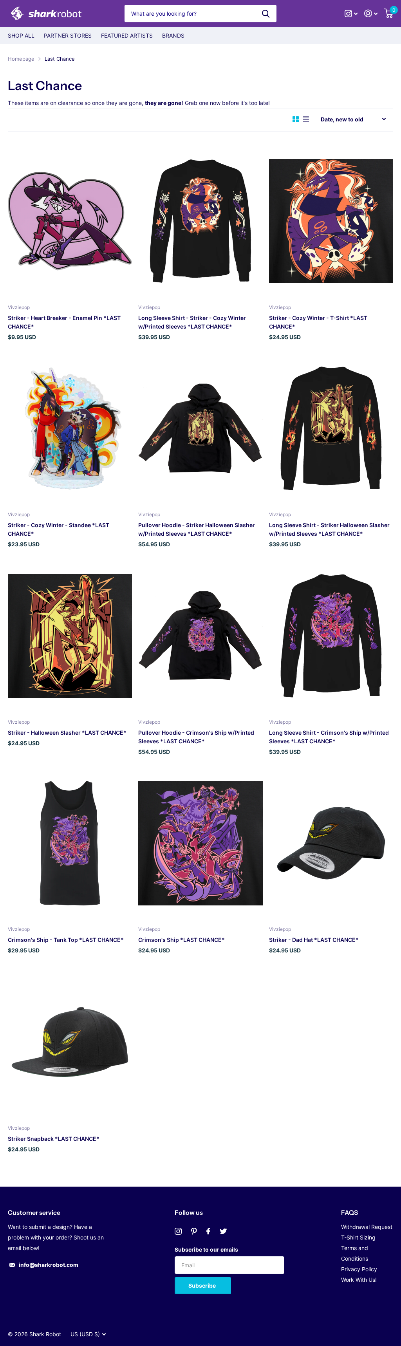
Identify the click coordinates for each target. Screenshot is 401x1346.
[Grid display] (296, 119)
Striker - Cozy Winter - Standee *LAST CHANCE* (58, 529)
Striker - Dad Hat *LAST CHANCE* (314, 939)
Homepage (21, 59)
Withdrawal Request (366, 1226)
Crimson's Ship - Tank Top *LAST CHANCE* (66, 939)
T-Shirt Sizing (358, 1237)
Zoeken (265, 13)
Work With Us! (359, 1279)
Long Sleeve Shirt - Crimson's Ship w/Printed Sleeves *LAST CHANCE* (329, 736)
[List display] (306, 119)
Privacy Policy (359, 1269)
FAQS (349, 1212)
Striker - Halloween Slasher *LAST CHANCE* (67, 732)
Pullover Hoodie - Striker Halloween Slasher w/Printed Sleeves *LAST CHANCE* (196, 529)
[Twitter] (223, 1231)
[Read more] (351, 13)
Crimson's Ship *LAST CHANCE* (181, 939)
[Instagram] (178, 1231)
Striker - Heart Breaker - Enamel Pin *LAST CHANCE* (64, 322)
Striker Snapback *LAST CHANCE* (53, 1138)
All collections (21, 35)
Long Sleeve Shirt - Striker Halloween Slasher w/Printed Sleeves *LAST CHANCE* (329, 529)
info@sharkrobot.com (48, 1264)
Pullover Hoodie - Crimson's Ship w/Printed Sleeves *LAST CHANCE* (196, 736)
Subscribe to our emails (206, 1249)
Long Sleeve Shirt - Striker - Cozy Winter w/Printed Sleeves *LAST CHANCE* (192, 322)
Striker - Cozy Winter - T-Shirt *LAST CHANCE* (318, 322)
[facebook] (208, 1231)
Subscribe (202, 1285)
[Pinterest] (194, 1231)
